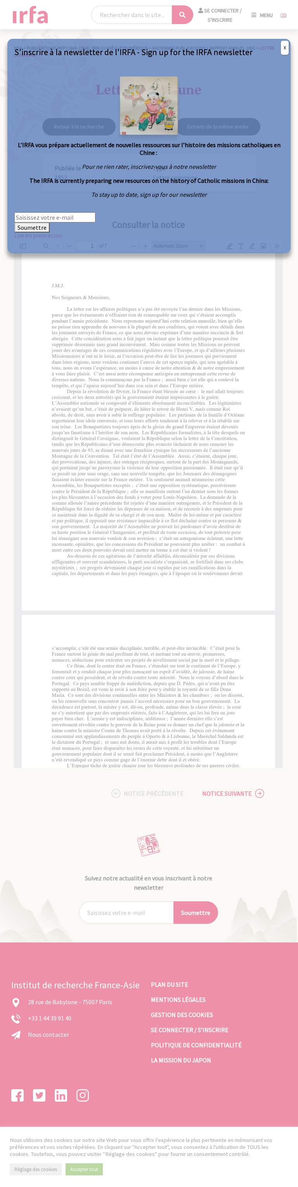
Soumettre (32, 227)
